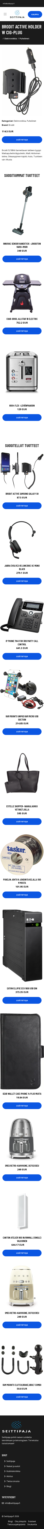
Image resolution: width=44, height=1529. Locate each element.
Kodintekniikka (13, 1471)
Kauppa (35, 14)
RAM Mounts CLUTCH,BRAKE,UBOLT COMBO (22, 1384)
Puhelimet (24, 38)
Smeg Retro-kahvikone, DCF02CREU (22, 1312)
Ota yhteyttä (20, 1521)
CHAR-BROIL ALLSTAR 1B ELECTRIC (22, 318)
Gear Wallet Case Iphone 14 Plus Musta (22, 1093)
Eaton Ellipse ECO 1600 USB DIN (22, 988)
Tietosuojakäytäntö (16, 1524)
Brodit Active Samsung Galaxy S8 (22, 493)
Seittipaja (10, 1461)
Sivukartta (32, 1524)
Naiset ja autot (13, 1466)
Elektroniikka (11, 38)
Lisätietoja (22, 139)
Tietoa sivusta (12, 1481)
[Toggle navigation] (5, 14)
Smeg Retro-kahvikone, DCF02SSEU (22, 1165)
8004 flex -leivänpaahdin (22, 405)
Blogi (8, 1486)
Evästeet (32, 1521)
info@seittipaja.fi (8, 4)
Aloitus (9, 1476)
